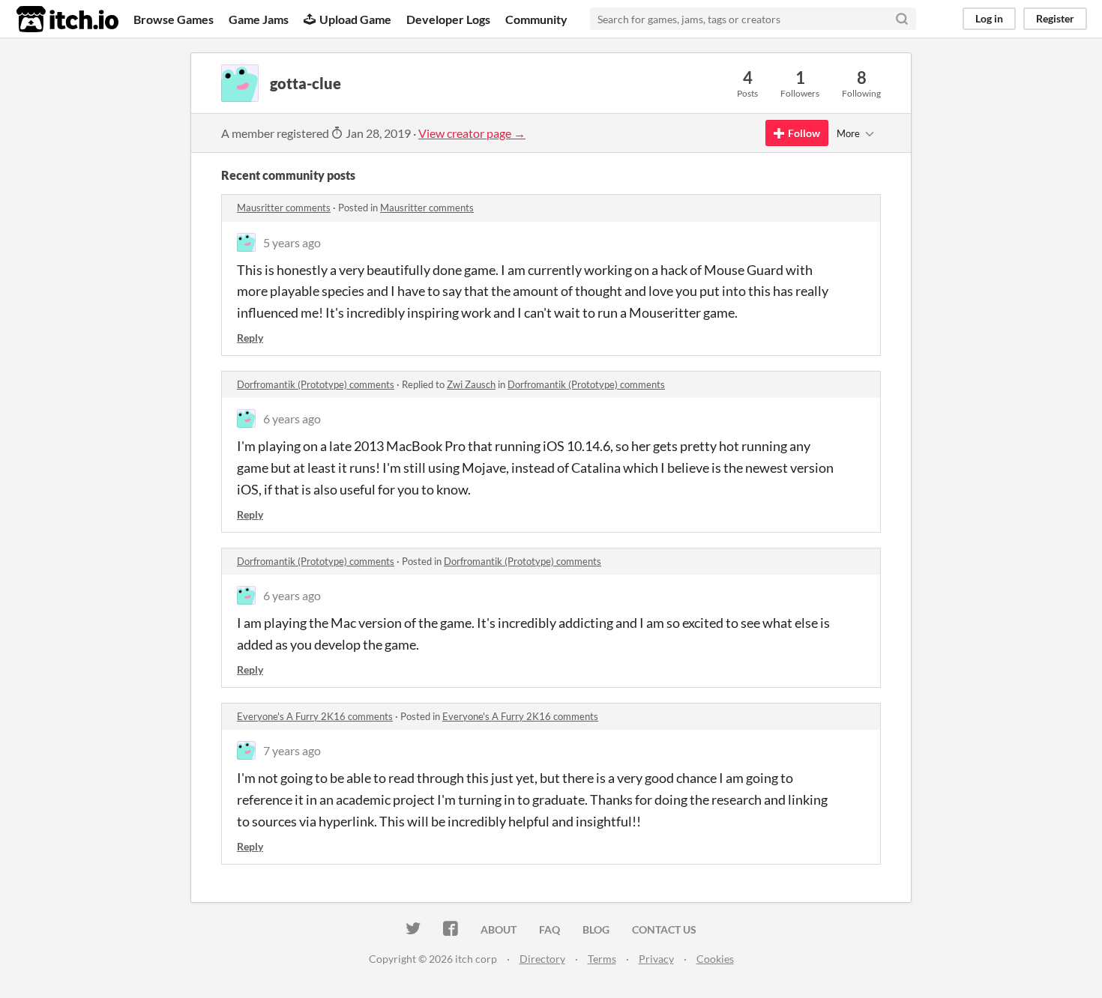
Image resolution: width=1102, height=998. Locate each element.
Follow (804, 133)
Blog (595, 929)
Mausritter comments (284, 208)
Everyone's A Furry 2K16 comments (315, 716)
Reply (250, 337)
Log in (989, 18)
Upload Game (355, 19)
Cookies (715, 958)
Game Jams (259, 19)
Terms (602, 958)
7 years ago (292, 750)
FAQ (549, 929)
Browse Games (173, 19)
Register (1055, 18)
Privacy (656, 958)
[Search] (902, 18)
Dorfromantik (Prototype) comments (315, 384)
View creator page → (472, 133)
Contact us (664, 929)
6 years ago (292, 418)
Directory (542, 958)
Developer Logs (448, 19)
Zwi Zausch (471, 384)
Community (536, 19)
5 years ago (292, 242)
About (499, 929)
